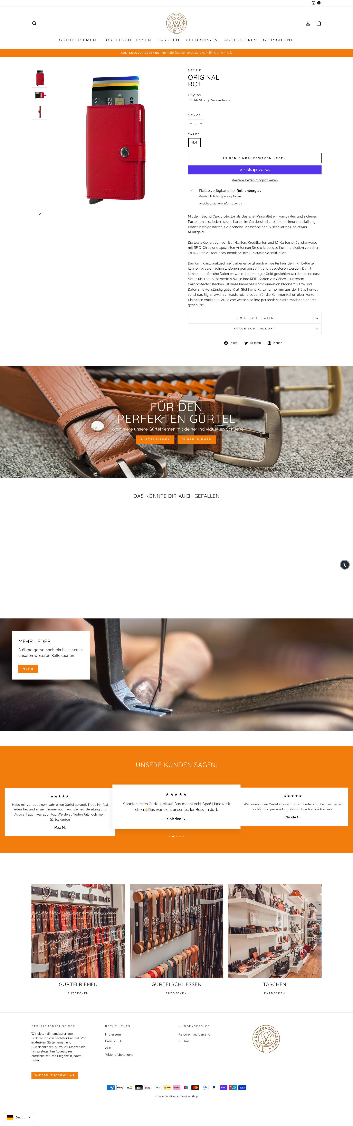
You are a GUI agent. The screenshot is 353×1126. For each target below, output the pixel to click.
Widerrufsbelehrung (119, 1054)
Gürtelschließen (127, 40)
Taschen (169, 40)
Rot (194, 142)
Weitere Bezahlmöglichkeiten (255, 180)
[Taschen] (275, 931)
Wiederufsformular (55, 1075)
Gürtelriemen (78, 40)
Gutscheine (278, 40)
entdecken (78, 993)
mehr (28, 668)
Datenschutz (114, 1041)
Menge (194, 115)
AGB (108, 1048)
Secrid (195, 70)
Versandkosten (221, 100)
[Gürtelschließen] (176, 931)
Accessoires (240, 40)
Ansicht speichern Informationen (220, 203)
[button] (345, 565)
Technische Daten (254, 318)
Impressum (113, 1034)
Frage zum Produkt (254, 328)
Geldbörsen (202, 40)
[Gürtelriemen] (78, 931)
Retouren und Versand (194, 1034)
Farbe (194, 134)
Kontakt (184, 1041)
